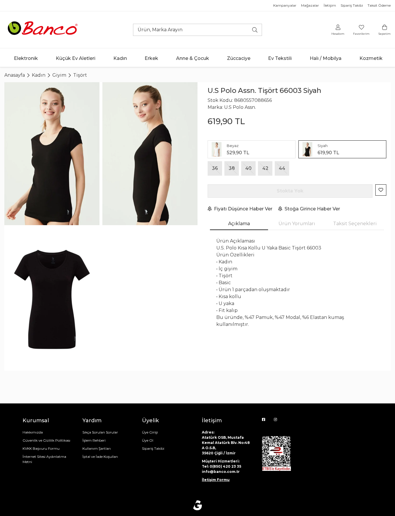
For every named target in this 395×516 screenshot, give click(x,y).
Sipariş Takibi (352, 5)
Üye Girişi (150, 432)
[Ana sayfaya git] (43, 29)
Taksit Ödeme (379, 5)
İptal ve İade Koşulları (100, 456)
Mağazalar (310, 5)
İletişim (330, 5)
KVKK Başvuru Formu (41, 448)
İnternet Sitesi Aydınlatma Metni (44, 459)
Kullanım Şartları (96, 448)
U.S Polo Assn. (240, 107)
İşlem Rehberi (94, 440)
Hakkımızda (33, 432)
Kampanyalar (284, 5)
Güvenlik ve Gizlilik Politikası (46, 440)
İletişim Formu (216, 480)
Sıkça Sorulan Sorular (100, 432)
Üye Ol (147, 440)
